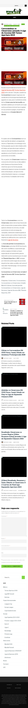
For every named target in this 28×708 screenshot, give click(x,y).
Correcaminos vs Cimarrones (10, 283)
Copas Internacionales (9, 600)
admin (10, 24)
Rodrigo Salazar (13, 400)
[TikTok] (6, 6)
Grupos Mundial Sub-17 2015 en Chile (10, 302)
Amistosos (8, 657)
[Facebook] (2, 6)
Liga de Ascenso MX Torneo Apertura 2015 (14, 25)
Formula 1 (6, 664)
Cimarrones (12, 280)
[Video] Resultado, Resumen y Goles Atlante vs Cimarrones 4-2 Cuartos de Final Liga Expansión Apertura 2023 (13, 483)
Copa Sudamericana (10, 610)
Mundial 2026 (8, 644)
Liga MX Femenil (9, 594)
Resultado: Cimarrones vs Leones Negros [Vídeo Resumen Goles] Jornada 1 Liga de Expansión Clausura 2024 (13, 435)
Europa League (9, 607)
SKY (9, 293)
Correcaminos (21, 280)
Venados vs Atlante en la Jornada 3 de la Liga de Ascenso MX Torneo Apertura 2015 (16, 312)
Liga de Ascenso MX (14, 290)
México (5, 587)
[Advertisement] (14, 62)
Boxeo (5, 660)
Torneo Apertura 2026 (11, 590)
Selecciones (6, 640)
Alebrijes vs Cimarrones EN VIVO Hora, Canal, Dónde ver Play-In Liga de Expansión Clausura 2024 (13, 393)
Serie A (7, 624)
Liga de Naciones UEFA (11, 654)
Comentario (4, 516)
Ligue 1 (7, 627)
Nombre (3, 538)
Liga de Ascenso (13, 240)
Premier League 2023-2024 (13, 620)
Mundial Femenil (9, 647)
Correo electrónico (5, 545)
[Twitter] (4, 6)
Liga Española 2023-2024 (12, 617)
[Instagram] (7, 6)
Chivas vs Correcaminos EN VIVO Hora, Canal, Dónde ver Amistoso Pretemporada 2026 (13, 352)
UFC (4, 667)
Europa (5, 614)
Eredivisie (7, 637)
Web (2, 552)
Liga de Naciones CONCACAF (13, 650)
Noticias (7, 597)
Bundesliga (8, 630)
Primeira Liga (8, 634)
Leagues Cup (8, 604)
